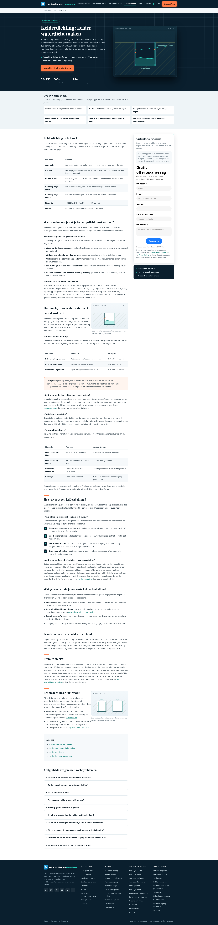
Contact (148, 3)
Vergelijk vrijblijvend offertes (57, 68)
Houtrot (132, 912)
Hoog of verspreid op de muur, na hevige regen (150, 110)
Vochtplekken (86, 900)
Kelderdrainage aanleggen (60, 756)
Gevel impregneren (112, 889)
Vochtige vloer (134, 885)
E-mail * (140, 194)
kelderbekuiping (85, 579)
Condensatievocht (88, 878)
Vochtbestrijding (115, 3)
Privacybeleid (144, 255)
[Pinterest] (56, 890)
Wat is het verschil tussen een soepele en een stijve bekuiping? (76, 830)
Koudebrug (85, 885)
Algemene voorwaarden (157, 921)
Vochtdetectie (158, 900)
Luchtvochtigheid (160, 870)
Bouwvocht (85, 889)
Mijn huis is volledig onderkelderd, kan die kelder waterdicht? (76, 822)
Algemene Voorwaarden (160, 252)
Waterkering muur (112, 900)
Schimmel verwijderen (138, 897)
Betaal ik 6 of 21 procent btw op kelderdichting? (69, 845)
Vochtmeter (157, 878)
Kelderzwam (134, 908)
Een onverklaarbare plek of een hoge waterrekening (149, 119)
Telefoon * (141, 204)
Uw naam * (141, 184)
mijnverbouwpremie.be (78, 727)
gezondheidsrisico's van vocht (81, 612)
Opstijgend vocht (99, 3)
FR (159, 4)
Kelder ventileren (56, 752)
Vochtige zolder (135, 889)
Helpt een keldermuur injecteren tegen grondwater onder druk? (77, 837)
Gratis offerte (169, 4)
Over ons (156, 910)
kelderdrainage (50, 408)
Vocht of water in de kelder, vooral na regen (107, 109)
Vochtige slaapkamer (137, 882)
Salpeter (84, 903)
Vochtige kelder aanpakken (60, 744)
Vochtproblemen (83, 3)
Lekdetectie (109, 903)
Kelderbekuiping (111, 882)
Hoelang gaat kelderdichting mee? (63, 807)
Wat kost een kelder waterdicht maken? (66, 800)
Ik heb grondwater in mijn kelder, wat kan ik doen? (71, 815)
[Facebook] (46, 890)
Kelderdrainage (111, 885)
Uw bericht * (142, 225)
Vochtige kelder (135, 874)
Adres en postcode (144, 214)
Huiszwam (133, 904)
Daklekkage (109, 907)
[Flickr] (73, 890)
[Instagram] (51, 890)
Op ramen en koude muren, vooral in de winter (62, 119)
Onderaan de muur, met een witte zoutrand (63, 109)
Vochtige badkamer (136, 878)
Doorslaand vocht (87, 874)
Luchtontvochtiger (160, 874)
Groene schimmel (136, 901)
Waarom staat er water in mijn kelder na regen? (69, 777)
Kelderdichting (130, 3)
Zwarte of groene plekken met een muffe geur (106, 119)
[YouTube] (62, 890)
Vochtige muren (135, 870)
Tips (140, 3)
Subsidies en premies (161, 896)
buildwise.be (71, 717)
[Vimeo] (67, 890)
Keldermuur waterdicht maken (62, 748)
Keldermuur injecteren (113, 878)
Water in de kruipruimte (138, 893)
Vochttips (157, 892)
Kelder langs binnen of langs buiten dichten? (68, 785)
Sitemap (170, 921)
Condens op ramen (88, 882)
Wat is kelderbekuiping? (58, 792)
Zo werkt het (163, 161)
